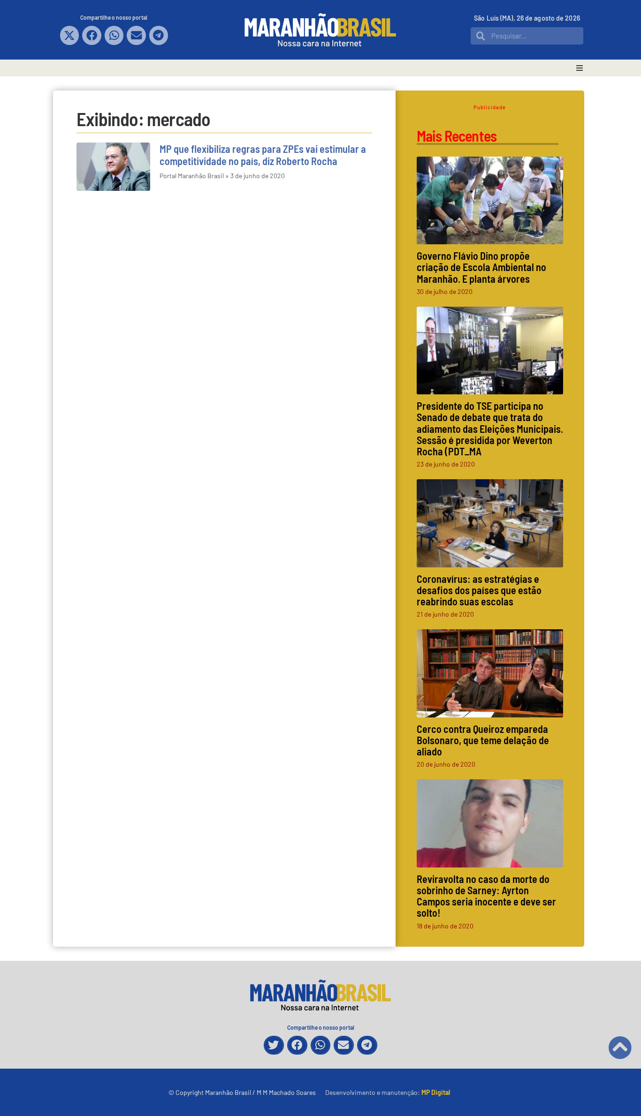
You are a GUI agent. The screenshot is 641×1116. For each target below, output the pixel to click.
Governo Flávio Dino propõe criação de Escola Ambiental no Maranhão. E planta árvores (481, 266)
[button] (69, 35)
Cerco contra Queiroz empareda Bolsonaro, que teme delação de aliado (483, 740)
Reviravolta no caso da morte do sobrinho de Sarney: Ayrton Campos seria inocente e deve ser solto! (486, 896)
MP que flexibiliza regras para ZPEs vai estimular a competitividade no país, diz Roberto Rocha (263, 155)
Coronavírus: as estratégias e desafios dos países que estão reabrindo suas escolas (479, 590)
